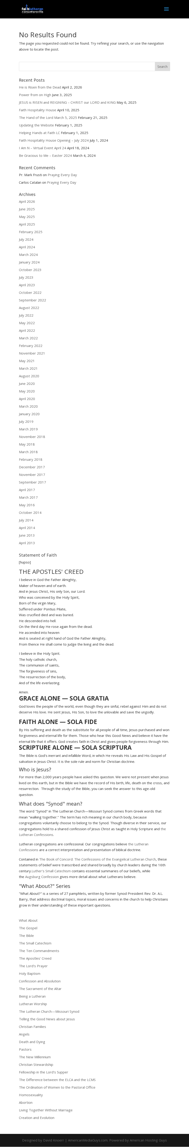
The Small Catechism (35, 943)
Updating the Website (36, 125)
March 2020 (28, 406)
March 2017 (28, 497)
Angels (24, 1034)
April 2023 (27, 285)
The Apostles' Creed (35, 958)
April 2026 (27, 201)
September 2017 (32, 482)
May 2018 (27, 444)
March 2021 (28, 368)
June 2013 (27, 535)
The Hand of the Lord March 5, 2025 (48, 117)
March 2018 (28, 451)
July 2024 (26, 239)
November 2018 (32, 436)
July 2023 (26, 277)
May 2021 (27, 360)
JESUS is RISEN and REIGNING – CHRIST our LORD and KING (67, 102)
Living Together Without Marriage (46, 1110)
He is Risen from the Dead (40, 87)
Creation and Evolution (36, 1117)
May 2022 (27, 322)
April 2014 (27, 527)
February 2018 (30, 459)
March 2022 (28, 338)
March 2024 (28, 254)
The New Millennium (35, 1057)
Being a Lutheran (32, 996)
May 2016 (27, 505)
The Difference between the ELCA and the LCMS (57, 1079)
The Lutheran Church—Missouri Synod (49, 1011)
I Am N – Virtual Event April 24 (42, 148)
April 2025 (27, 224)
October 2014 (30, 512)
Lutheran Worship (33, 1003)
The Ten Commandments (39, 950)
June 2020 (27, 383)
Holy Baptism (29, 973)
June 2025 (27, 209)
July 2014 (26, 520)
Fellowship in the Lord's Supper (43, 1072)
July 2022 (26, 315)
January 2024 (29, 262)
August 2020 (29, 376)
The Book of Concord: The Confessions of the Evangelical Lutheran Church (97, 859)
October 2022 (30, 292)
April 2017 (27, 489)
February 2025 (30, 231)
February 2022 (30, 345)
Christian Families (32, 1026)
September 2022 (32, 300)
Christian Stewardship (36, 1064)
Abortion (25, 1102)
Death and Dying (32, 1041)
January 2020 (29, 414)
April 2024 (27, 247)
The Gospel (28, 928)
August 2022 (29, 307)
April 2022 (27, 330)
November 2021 (32, 353)
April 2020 (27, 398)
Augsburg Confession (42, 876)
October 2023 (30, 269)
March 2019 (28, 429)
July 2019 (26, 421)
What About (28, 920)
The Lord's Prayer (33, 966)
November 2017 (32, 474)
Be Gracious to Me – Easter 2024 (45, 155)
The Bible (26, 935)
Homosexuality (31, 1095)
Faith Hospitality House (37, 110)
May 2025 (27, 216)
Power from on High (35, 94)
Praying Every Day (62, 174)
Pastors (25, 1049)
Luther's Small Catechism (51, 871)
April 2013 (27, 543)
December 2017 (32, 467)
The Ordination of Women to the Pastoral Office (57, 1087)
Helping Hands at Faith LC (39, 132)
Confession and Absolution (40, 981)
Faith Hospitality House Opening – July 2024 (54, 140)
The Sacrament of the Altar (40, 988)
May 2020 (27, 391)
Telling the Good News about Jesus (47, 1019)
